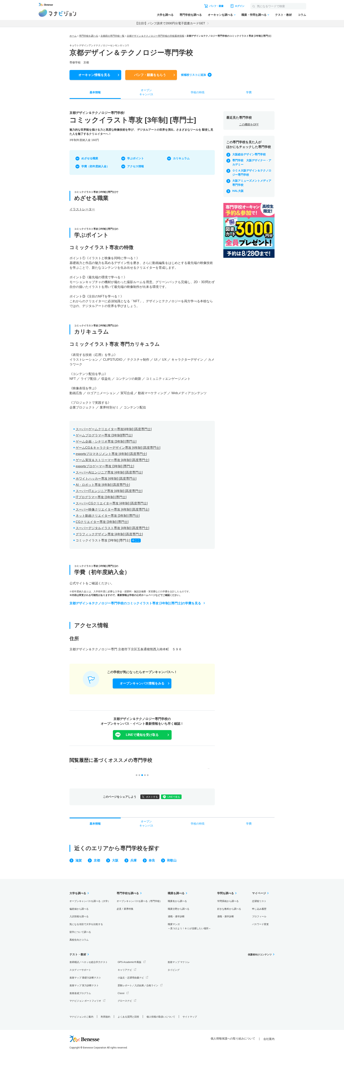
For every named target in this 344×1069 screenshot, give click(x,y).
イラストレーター (82, 209)
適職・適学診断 (176, 916)
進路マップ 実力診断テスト (84, 985)
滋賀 (78, 860)
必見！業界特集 (125, 909)
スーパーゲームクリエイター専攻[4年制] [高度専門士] (113, 429)
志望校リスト (259, 901)
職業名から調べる (177, 901)
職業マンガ (189, 926)
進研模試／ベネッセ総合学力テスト (88, 962)
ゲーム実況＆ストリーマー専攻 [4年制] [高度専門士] (112, 460)
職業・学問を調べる (254, 14)
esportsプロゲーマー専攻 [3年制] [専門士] (105, 466)
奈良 (152, 860)
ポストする (152, 796)
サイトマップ (190, 1016)
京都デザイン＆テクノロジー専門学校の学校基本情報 (155, 35)
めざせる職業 (89, 158)
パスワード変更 (260, 924)
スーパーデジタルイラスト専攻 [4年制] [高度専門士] (112, 528)
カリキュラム (181, 158)
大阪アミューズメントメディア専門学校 (251, 182)
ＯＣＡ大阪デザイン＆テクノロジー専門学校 (251, 172)
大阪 (115, 860)
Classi (121, 993)
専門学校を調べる (191, 14)
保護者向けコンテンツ (260, 954)
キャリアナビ (125, 970)
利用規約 (105, 1016)
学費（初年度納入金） (95, 166)
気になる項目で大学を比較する (86, 924)
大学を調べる (165, 14)
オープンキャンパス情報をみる (142, 683)
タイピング (174, 970)
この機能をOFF (249, 124)
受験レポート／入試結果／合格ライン (138, 985)
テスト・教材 (283, 14)
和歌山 (172, 860)
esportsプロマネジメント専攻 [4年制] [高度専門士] (111, 454)
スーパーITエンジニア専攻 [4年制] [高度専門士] (109, 491)
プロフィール (259, 916)
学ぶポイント (135, 158)
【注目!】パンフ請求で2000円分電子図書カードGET (170, 23)
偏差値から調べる (79, 909)
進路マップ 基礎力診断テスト (85, 977)
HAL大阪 (238, 190)
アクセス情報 (135, 166)
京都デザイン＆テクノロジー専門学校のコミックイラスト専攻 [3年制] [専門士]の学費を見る (135, 603)
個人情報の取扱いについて (161, 1016)
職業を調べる (176, 893)
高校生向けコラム (79, 939)
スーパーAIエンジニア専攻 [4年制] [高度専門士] (109, 472)
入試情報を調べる (79, 916)
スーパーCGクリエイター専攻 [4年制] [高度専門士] (112, 503)
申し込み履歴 (259, 909)
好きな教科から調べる (229, 909)
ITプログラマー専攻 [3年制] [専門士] (101, 497)
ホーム (73, 35)
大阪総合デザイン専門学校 (249, 154)
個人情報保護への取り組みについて (233, 1038)
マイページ (259, 893)
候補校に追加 (193, 74)
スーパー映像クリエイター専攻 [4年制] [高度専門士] (112, 509)
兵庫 (133, 860)
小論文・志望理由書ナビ (131, 977)
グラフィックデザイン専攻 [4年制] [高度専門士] (109, 534)
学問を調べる (225, 893)
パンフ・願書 (150, 75)
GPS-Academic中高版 (129, 962)
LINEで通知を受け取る (142, 734)
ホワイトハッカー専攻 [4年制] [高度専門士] (106, 478)
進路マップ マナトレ (179, 962)
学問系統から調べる (228, 901)
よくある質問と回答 (128, 1016)
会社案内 (269, 1038)
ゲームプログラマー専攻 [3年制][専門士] (104, 435)
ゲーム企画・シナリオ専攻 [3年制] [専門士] (106, 441)
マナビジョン (57, 13)
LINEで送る (173, 796)
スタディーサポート (80, 970)
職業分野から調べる (178, 909)
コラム (302, 14)
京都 (97, 860)
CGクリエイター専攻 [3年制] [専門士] (102, 522)
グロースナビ (125, 1000)
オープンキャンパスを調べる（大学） (89, 901)
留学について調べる (80, 932)
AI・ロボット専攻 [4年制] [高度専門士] (103, 484)
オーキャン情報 (94, 75)
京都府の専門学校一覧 (112, 35)
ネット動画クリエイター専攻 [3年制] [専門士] (108, 515)
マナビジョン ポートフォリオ (85, 1000)
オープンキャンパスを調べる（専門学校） (139, 901)
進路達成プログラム (80, 993)
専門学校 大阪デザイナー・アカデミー (251, 162)
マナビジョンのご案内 (81, 1016)
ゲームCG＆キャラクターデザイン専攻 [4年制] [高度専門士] (118, 447)
